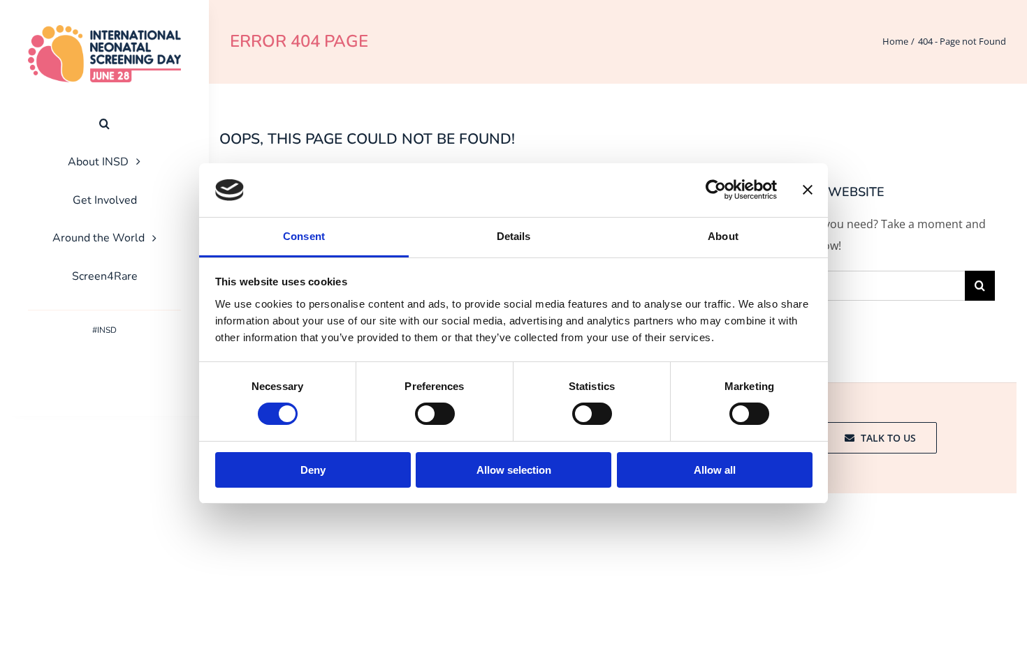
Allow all (715, 470)
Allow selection (513, 470)
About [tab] (723, 236)
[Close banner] (808, 190)
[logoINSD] (104, 30)
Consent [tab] (304, 236)
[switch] (435, 414)
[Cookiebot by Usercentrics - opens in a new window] (716, 189)
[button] (104, 124)
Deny (313, 470)
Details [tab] (514, 236)
